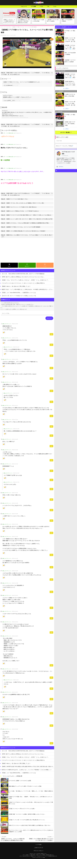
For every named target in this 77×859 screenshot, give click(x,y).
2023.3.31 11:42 (15, 463)
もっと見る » (66, 88)
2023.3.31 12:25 (15, 558)
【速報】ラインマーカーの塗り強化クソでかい (17, 199)
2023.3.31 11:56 (15, 513)
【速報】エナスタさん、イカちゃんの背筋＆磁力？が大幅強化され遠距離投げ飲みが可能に (27, 223)
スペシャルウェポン (12, 35)
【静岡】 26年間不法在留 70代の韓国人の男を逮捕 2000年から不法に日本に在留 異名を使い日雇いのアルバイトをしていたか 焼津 (28, 766)
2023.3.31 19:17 (15, 692)
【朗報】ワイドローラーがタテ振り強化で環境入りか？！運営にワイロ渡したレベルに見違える (28, 215)
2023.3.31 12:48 (16, 428)
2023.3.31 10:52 (15, 323)
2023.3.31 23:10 (15, 716)
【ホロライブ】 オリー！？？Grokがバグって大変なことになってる (19, 295)
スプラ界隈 (33, 6)
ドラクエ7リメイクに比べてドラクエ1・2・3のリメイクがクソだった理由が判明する (23, 283)
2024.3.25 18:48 (15, 729)
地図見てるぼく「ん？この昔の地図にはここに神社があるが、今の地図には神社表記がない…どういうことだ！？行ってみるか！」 (28, 289)
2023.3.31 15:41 (15, 595)
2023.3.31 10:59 (15, 359)
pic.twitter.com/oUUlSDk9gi (15, 83)
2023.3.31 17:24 (16, 482)
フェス (54, 6)
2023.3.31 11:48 (15, 503)
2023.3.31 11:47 (16, 393)
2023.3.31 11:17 (15, 405)
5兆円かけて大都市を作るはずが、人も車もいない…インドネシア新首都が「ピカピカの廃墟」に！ (27, 769)
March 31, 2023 (15, 85)
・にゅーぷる (59, 140)
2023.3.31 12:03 (15, 524)
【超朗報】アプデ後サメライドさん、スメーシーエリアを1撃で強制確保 (23, 227)
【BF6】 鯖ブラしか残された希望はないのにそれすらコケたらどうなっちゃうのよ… (23, 276)
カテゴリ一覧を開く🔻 (66, 132)
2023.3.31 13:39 (15, 570)
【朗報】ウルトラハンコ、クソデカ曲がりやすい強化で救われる (21, 207)
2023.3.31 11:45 (15, 492)
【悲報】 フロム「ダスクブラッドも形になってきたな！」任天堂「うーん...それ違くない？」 (25, 280)
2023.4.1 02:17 (16, 679)
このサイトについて (38, 847)
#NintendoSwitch (7, 83)
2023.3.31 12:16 (15, 536)
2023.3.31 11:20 (15, 439)
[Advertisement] (27, 250)
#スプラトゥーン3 (44, 82)
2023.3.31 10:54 (15, 337)
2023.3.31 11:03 (15, 371)
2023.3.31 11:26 (15, 449)
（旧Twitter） (61, 166)
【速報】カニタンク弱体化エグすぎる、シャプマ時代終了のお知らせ (22, 211)
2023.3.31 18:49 (15, 668)
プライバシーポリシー (38, 850)
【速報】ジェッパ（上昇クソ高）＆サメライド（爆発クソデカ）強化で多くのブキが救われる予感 (29, 219)
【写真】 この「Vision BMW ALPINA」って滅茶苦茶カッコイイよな (19, 292)
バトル (41, 6)
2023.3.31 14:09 (15, 583)
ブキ (48, 6)
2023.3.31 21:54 (15, 702)
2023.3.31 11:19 (15, 419)
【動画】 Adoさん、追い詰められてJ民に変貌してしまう (16, 286)
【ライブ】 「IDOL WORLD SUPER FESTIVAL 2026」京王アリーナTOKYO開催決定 (23, 273)
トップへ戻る (38, 844)
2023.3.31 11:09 (15, 382)
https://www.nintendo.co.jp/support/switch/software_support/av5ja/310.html (15, 117)
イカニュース (24, 6)
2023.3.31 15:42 (15, 621)
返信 (51, 334)
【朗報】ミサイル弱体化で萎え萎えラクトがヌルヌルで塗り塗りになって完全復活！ (26, 231)
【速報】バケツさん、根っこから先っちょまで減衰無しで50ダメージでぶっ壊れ (25, 203)
